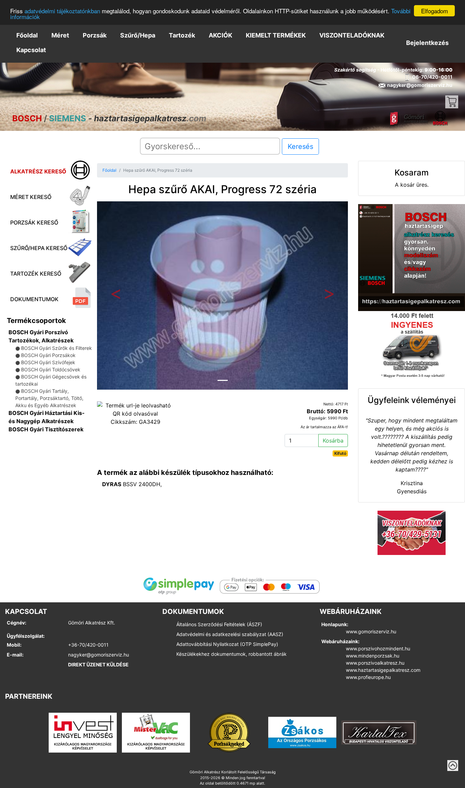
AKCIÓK (220, 35)
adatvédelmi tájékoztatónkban (62, 11)
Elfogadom (434, 10)
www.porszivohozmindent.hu (378, 648)
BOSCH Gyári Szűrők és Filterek (56, 348)
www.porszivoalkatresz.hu (375, 663)
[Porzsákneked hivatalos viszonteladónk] (229, 732)
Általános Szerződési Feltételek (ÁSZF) (219, 624)
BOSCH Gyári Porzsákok (48, 355)
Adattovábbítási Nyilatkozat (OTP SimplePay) (227, 644)
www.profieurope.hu (368, 677)
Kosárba (333, 440)
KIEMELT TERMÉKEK (276, 35)
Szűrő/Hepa (137, 35)
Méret (60, 35)
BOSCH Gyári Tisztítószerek (46, 429)
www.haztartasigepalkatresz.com (383, 670)
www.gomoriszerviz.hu (371, 631)
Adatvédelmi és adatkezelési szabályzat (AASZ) (229, 634)
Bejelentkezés (427, 42)
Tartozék (182, 35)
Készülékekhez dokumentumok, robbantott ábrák (231, 654)
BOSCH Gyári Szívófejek (48, 362)
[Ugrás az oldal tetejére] (452, 765)
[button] (116, 295)
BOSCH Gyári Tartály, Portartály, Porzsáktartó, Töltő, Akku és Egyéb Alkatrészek (49, 398)
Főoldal (27, 35)
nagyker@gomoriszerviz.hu (98, 655)
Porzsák (95, 35)
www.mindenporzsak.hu (372, 656)
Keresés (300, 146)
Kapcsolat (31, 49)
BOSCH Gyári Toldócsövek (50, 369)
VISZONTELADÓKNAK (351, 35)
